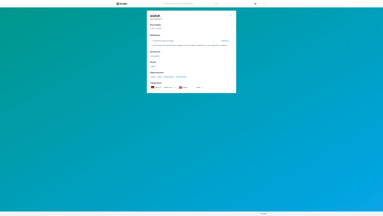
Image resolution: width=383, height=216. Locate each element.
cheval (153, 77)
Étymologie (155, 25)
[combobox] (190, 4)
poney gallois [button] (155, 56)
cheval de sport (169, 77)
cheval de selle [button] (181, 77)
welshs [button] (153, 66)
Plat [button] (154, 41)
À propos (264, 214)
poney (159, 77)
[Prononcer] (231, 16)
